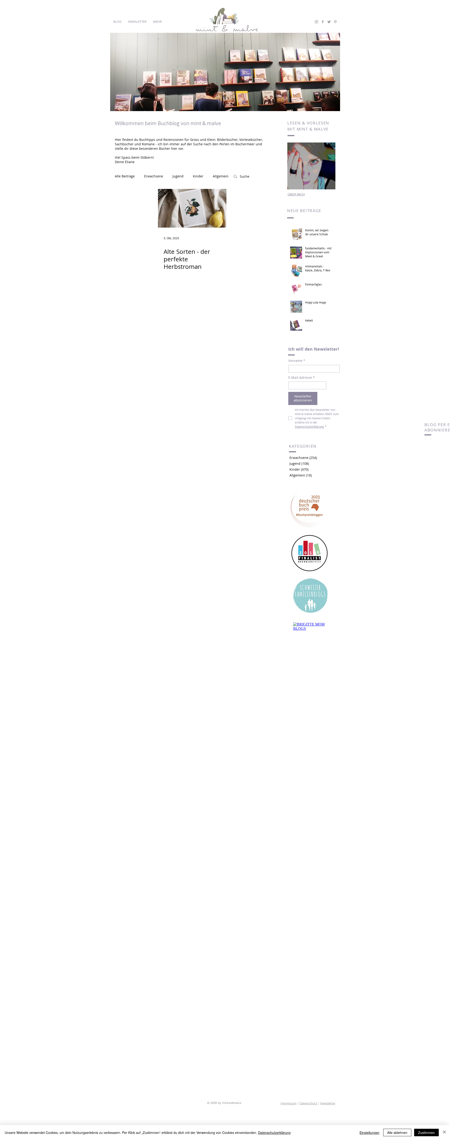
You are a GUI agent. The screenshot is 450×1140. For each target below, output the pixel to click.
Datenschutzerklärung (274, 1132)
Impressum (288, 1103)
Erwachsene (153, 176)
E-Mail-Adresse (301, 377)
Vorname (296, 360)
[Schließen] (444, 1132)
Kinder (198, 176)
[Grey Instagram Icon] (316, 22)
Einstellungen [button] (369, 1132)
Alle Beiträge (125, 176)
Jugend (178, 176)
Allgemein (221, 176)
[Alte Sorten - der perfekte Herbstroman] (192, 208)
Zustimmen (426, 1132)
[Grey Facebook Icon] (323, 22)
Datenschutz (308, 1103)
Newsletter (327, 1103)
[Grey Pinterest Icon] (335, 22)
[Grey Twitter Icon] (329, 22)
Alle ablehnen (397, 1132)
